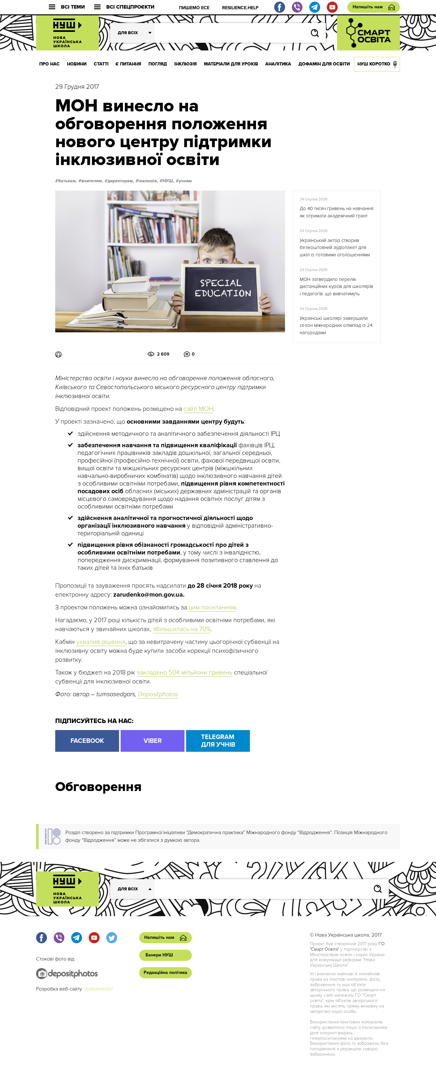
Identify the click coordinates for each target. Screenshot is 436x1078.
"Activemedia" (98, 989)
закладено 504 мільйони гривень (184, 672)
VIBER (153, 741)
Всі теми (73, 7)
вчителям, (92, 181)
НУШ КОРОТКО (373, 64)
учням (185, 181)
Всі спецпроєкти (130, 7)
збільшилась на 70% (182, 629)
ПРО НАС (49, 64)
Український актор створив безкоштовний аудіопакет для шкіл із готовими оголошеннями (335, 247)
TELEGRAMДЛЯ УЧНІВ (218, 741)
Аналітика (278, 64)
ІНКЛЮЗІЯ (185, 64)
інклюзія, (148, 181)
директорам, (121, 181)
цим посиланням (212, 607)
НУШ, (168, 181)
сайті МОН (198, 409)
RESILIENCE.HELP (240, 8)
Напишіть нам (368, 7)
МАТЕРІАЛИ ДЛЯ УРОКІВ (231, 64)
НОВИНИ (76, 64)
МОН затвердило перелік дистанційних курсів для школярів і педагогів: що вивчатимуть (336, 286)
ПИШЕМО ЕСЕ (194, 8)
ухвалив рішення (100, 642)
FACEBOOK (87, 741)
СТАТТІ (101, 64)
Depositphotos (158, 694)
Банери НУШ (159, 955)
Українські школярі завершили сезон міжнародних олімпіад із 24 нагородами (336, 325)
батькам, (67, 181)
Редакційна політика (165, 972)
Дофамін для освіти (324, 64)
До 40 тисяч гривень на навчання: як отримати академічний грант (337, 212)
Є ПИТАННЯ (128, 64)
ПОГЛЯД (157, 64)
